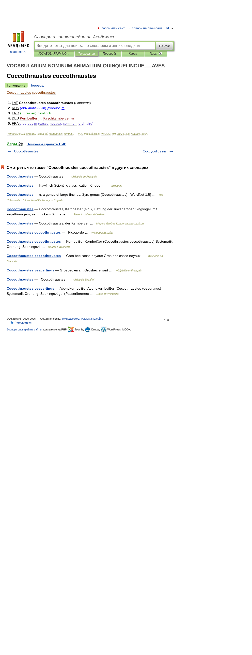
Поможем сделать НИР (46, 144)
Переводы (110, 53)
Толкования (86, 53)
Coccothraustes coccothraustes (34, 232)
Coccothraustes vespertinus (30, 270)
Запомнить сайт (113, 28)
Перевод (37, 85)
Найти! (164, 46)
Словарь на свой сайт (145, 28)
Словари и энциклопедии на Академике (74, 36)
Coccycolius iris (155, 151)
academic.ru (18, 52)
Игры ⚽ (156, 53)
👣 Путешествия (21, 322)
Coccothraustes (26, 151)
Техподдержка (70, 318)
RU (168, 28)
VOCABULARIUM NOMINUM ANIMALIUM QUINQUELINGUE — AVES (54, 53)
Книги (133, 53)
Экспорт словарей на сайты (24, 329)
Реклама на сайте (92, 318)
